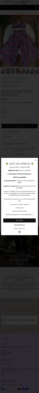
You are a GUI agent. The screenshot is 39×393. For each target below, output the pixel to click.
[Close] (35, 160)
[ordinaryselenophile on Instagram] (19, 232)
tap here (13, 193)
